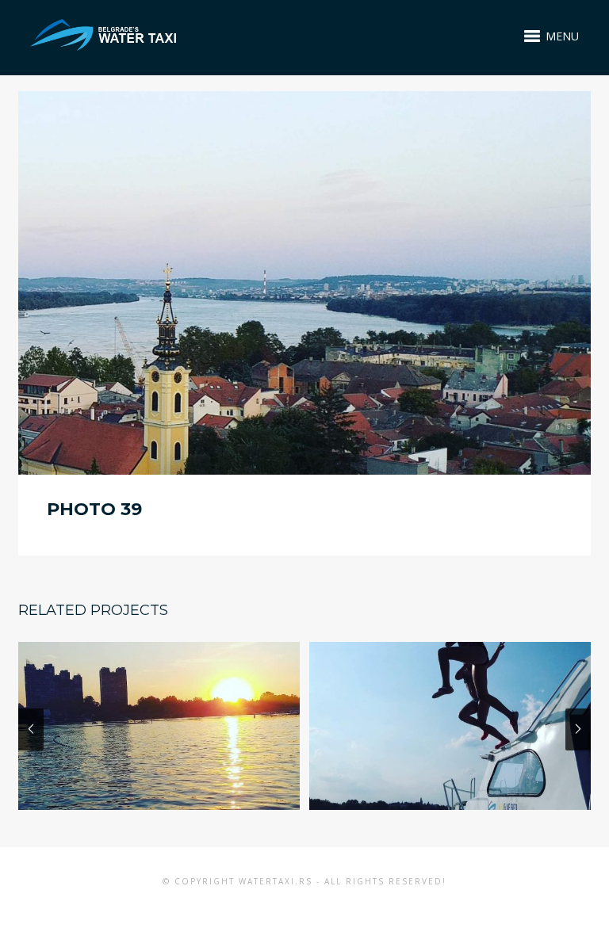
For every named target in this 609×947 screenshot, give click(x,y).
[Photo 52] (159, 725)
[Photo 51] (450, 725)
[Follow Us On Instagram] (316, 906)
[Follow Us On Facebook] (292, 906)
